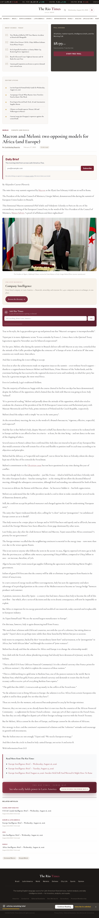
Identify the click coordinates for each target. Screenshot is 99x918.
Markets (6, 18)
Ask (91, 318)
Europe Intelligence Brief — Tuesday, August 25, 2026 (31, 768)
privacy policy (29, 176)
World (70, 18)
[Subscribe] (92, 10)
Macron (41, 190)
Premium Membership (78, 899)
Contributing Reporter (12, 147)
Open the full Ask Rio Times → (13, 323)
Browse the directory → (16, 299)
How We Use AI (52, 899)
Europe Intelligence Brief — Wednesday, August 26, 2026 (32, 764)
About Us (15, 899)
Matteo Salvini (17, 213)
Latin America (39, 18)
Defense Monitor (60, 18)
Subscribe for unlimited (83, 907)
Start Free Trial (73, 54)
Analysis (78, 18)
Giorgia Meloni (23, 858)
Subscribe (87, 168)
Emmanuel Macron (9, 858)
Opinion (81, 881)
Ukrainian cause (35, 465)
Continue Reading (64, 907)
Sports (49, 18)
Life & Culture (88, 18)
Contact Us (25, 899)
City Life (64, 881)
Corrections (64, 899)
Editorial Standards (38, 899)
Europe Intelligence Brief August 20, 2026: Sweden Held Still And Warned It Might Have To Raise (50, 773)
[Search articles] (65, 10)
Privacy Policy (58, 913)
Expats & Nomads (25, 18)
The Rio (49, 9)
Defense (55, 881)
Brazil (14, 18)
